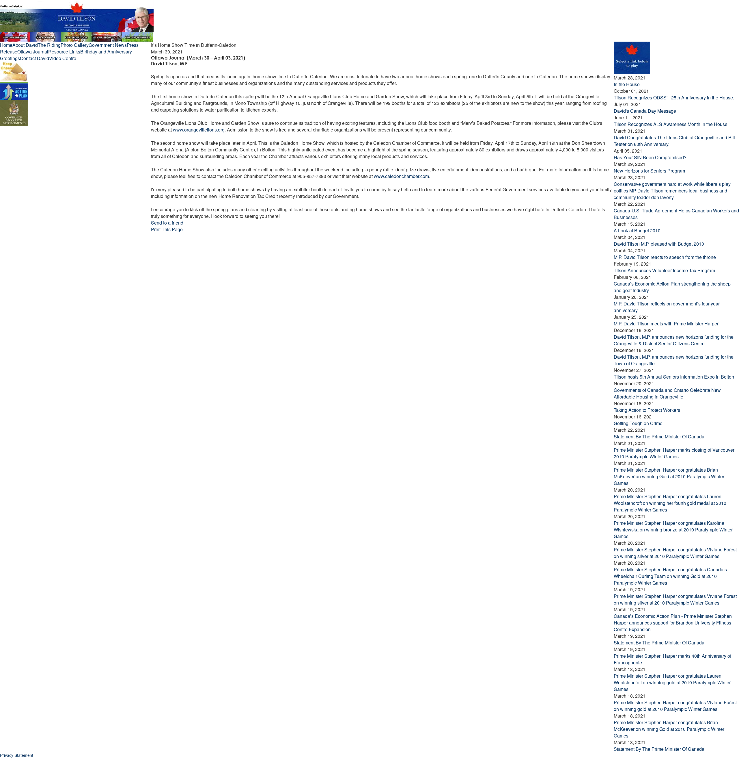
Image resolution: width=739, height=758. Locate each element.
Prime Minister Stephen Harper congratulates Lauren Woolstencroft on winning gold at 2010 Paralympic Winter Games (672, 682)
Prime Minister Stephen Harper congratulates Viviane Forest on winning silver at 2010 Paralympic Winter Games (675, 552)
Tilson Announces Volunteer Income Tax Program (664, 270)
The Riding (49, 45)
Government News (108, 45)
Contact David (34, 58)
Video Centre (62, 58)
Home (6, 45)
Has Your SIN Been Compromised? (650, 157)
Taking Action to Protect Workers (647, 410)
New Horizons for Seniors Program (649, 170)
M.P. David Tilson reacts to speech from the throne (665, 257)
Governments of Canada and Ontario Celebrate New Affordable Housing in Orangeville (667, 393)
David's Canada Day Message (645, 111)
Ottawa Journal (32, 51)
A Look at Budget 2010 (637, 230)
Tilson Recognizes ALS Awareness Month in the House (670, 124)
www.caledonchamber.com (401, 176)
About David (25, 45)
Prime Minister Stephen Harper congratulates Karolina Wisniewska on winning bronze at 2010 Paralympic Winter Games (673, 530)
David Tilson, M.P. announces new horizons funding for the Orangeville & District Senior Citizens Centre (674, 340)
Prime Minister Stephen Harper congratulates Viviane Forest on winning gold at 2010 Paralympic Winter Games (675, 705)
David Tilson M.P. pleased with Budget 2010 (659, 243)
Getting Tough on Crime (638, 423)
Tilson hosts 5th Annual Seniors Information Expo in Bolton (674, 376)
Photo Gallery (75, 45)
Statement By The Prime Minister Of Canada (659, 436)
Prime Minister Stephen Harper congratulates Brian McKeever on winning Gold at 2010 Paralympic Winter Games (669, 476)
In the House (627, 84)
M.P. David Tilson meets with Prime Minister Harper (666, 323)
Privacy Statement (16, 755)
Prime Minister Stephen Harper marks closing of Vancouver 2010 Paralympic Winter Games (674, 453)
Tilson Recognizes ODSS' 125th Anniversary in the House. (674, 97)
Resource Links (64, 51)
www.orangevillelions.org (199, 129)
